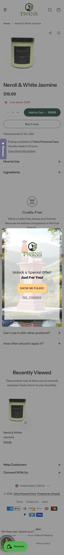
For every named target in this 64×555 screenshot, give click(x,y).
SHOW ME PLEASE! (32, 288)
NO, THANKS (32, 297)
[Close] (58, 232)
